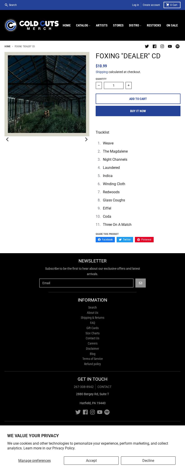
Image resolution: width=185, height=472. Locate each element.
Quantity (101, 79)
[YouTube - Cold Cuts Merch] (170, 46)
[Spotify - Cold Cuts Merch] (177, 46)
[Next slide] (86, 139)
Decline (148, 460)
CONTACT (104, 387)
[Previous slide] (8, 139)
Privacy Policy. (63, 448)
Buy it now (138, 111)
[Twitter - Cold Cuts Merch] (147, 46)
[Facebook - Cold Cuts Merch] (154, 46)
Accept (91, 460)
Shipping (102, 72)
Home (7, 46)
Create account (151, 5)
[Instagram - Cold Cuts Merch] (162, 46)
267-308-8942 (84, 387)
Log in (135, 5)
